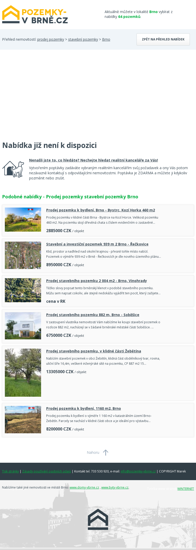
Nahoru (93, 452)
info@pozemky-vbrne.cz (138, 471)
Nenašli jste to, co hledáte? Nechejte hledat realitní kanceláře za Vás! (93, 160)
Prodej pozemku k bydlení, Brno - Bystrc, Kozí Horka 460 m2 (100, 210)
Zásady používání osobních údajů (46, 471)
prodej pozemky (50, 39)
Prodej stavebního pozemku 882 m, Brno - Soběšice (92, 314)
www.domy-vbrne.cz (84, 487)
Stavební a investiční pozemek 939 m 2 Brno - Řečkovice (97, 244)
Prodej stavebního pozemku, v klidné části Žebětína (93, 351)
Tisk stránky (10, 471)
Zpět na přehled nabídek (163, 39)
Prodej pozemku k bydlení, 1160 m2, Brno (83, 408)
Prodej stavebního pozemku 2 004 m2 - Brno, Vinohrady (96, 280)
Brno (106, 39)
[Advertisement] (40, 98)
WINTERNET (185, 489)
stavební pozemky (83, 39)
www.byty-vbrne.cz (114, 487)
